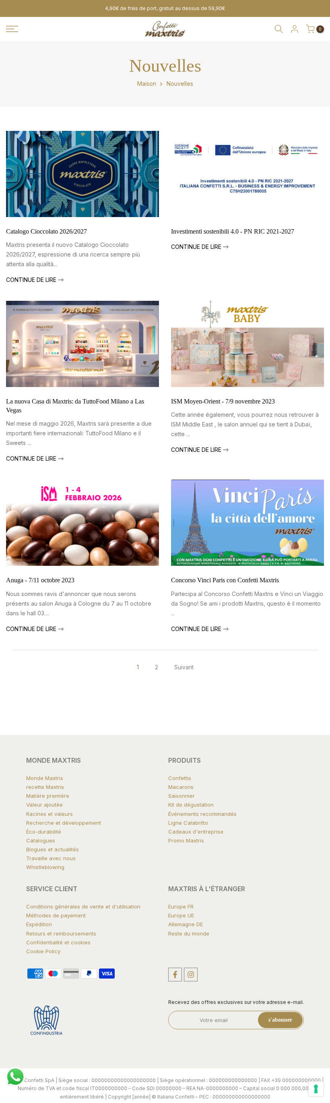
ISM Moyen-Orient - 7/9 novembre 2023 (223, 401)
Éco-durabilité (43, 831)
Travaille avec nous (51, 858)
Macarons (181, 787)
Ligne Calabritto (188, 822)
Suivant (184, 667)
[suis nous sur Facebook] (175, 974)
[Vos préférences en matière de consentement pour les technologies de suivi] (316, 1089)
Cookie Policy (43, 951)
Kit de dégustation (191, 804)
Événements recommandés (202, 814)
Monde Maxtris (44, 778)
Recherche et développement (63, 822)
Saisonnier (181, 796)
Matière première (47, 796)
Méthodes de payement (56, 915)
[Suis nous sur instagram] (191, 974)
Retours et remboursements (61, 933)
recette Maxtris (45, 787)
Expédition (39, 924)
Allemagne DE (185, 924)
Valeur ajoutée (44, 804)
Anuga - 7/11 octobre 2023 (40, 580)
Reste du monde (188, 933)
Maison (146, 83)
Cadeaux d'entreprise (195, 831)
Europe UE (181, 915)
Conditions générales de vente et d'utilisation (83, 906)
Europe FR (181, 906)
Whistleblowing (45, 867)
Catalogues (40, 840)
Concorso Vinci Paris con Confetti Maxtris (225, 580)
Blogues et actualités (52, 849)
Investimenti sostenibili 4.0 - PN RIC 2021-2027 (232, 231)
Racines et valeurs (49, 814)
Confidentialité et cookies (58, 942)
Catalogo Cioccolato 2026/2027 (46, 231)
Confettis (179, 778)
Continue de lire (32, 279)
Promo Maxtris (186, 840)
